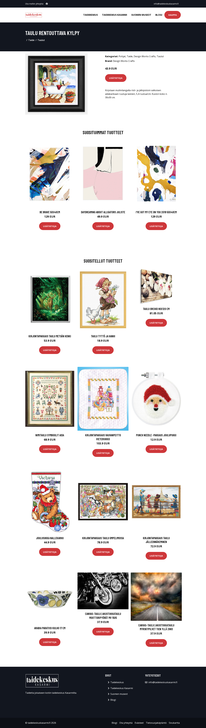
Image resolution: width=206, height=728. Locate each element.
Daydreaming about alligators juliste (103, 212)
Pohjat (122, 56)
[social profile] (47, 3)
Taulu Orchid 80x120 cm (156, 309)
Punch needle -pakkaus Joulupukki (156, 435)
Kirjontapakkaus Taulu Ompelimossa (103, 538)
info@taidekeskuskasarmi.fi (166, 3)
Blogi (158, 14)
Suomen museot (141, 14)
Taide (31, 40)
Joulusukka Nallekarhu (50, 538)
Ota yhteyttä (125, 722)
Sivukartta (174, 722)
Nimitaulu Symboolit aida (49, 435)
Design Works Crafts (145, 56)
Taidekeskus (90, 14)
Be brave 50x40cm (50, 212)
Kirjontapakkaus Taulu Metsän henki (50, 336)
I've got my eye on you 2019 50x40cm (156, 212)
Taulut (41, 40)
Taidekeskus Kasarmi (114, 14)
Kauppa (172, 14)
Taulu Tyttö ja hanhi (103, 336)
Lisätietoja (115, 78)
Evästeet (139, 722)
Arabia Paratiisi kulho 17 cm (49, 628)
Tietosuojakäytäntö (156, 722)
